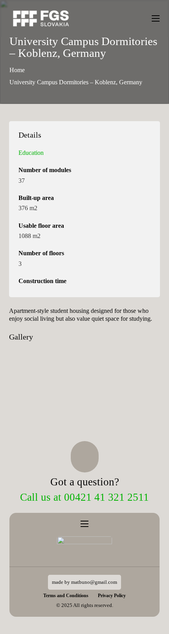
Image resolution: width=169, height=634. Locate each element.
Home (17, 70)
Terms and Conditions (65, 595)
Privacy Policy (112, 595)
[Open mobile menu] (156, 18)
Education (31, 152)
